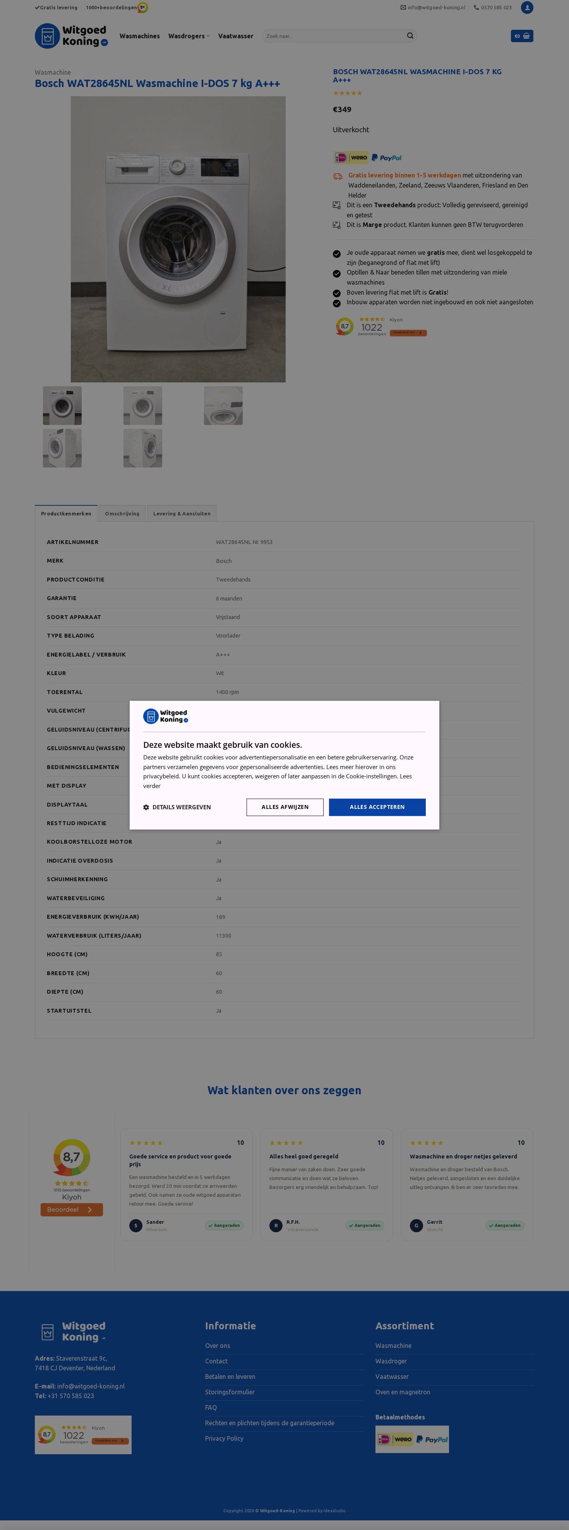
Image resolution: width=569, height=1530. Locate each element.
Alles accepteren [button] (377, 806)
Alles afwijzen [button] (285, 806)
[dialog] (284, 765)
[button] (177, 807)
